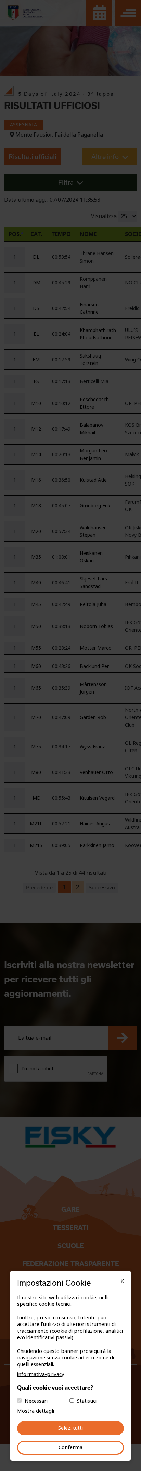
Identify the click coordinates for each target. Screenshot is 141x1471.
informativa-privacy (40, 1374)
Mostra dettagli (35, 1411)
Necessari (36, 1401)
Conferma (70, 1447)
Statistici (87, 1401)
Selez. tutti (70, 1428)
